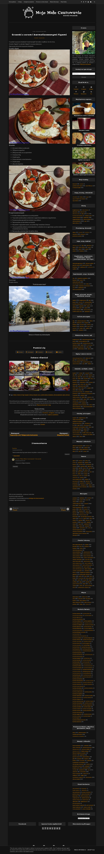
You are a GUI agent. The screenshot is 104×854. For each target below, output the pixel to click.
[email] (90, 2)
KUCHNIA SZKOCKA (76, 705)
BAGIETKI (74, 417)
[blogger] (87, 2)
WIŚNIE (90, 485)
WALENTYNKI (85, 773)
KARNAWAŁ (79, 758)
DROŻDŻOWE (87, 423)
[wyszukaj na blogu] (94, 2)
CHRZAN (80, 373)
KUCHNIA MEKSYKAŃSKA (78, 680)
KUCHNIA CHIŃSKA (76, 343)
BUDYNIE (74, 548)
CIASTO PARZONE (76, 565)
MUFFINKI (74, 581)
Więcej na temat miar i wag (44, 405)
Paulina (14, 448)
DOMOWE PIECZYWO (81, 320)
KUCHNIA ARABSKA (76, 613)
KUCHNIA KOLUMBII (76, 669)
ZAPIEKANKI (80, 287)
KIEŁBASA (75, 324)
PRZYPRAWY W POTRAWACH (84, 285)
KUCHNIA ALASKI (88, 615)
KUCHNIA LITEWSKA (76, 675)
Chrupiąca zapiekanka (84, 145)
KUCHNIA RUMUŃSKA (77, 697)
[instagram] (83, 2)
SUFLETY (81, 585)
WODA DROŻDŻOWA (77, 434)
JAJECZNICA (89, 245)
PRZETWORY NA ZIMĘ (77, 236)
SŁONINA (87, 604)
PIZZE (80, 307)
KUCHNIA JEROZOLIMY (77, 665)
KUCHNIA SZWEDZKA (77, 706)
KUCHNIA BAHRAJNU (88, 626)
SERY (39, 395)
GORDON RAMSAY (76, 794)
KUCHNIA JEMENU (87, 664)
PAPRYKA (80, 520)
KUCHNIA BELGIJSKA (88, 628)
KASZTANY (85, 471)
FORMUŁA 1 (75, 755)
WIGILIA (82, 775)
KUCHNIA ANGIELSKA (87, 621)
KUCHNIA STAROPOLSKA (77, 703)
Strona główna (12, 1)
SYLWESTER (75, 771)
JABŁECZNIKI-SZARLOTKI (84, 574)
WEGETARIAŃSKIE (76, 219)
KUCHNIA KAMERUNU (88, 665)
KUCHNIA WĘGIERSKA (77, 714)
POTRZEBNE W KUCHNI (77, 766)
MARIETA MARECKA (85, 797)
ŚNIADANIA (50, 395)
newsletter (83, 93)
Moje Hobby (64, 1)
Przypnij (50, 352)
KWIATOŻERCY (83, 382)
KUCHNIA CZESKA (87, 641)
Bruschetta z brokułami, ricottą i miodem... (32, 387)
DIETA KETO (75, 211)
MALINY (79, 473)
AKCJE (74, 732)
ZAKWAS (74, 436)
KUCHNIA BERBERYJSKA (77, 630)
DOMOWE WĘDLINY (89, 263)
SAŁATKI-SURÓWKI (76, 217)
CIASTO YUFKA (86, 567)
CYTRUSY (74, 466)
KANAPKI (27, 395)
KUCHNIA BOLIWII (76, 634)
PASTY (74, 285)
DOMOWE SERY (76, 245)
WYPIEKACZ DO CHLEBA (87, 434)
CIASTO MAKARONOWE (77, 563)
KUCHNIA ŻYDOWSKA (77, 721)
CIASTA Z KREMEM (87, 555)
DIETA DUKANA (85, 210)
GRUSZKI (90, 468)
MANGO (85, 473)
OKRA (80, 518)
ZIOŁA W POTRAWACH (77, 289)
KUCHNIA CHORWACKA (87, 639)
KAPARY (74, 378)
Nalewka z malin (84, 130)
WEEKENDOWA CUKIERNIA (83, 587)
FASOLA (80, 505)
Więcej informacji (80, 850)
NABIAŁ (86, 249)
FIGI (23, 395)
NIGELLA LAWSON (84, 801)
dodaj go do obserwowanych (36, 498)
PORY (82, 522)
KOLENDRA (75, 380)
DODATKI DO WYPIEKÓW (82, 278)
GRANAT (84, 468)
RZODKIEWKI (86, 524)
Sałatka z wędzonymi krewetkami (84, 174)
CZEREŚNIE (82, 466)
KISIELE (74, 578)
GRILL (73, 322)
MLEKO (79, 249)
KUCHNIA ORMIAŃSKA (88, 688)
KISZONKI (80, 232)
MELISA (81, 384)
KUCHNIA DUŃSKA (76, 643)
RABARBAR (88, 483)
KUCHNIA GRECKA (86, 361)
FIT (87, 213)
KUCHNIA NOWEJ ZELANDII (78, 686)
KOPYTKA (81, 302)
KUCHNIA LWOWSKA (87, 675)
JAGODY (80, 470)
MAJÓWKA (89, 760)
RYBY (83, 363)
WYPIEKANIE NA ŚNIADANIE (78, 736)
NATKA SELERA (75, 388)
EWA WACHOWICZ (76, 792)
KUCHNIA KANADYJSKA (77, 667)
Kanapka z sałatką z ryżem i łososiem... (62, 388)
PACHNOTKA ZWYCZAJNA (78, 391)
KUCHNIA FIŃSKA (76, 647)
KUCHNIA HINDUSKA (87, 650)
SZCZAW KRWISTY (81, 401)
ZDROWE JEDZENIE (57, 395)
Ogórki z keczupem (84, 160)
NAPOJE (74, 449)
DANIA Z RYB (88, 358)
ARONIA (74, 462)
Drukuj (21, 352)
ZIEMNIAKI (75, 535)
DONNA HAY (84, 790)
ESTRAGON (79, 374)
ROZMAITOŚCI (81, 769)
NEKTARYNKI (75, 477)
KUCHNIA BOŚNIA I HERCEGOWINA (79, 636)
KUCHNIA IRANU (87, 658)
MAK (74, 580)
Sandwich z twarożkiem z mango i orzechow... (47, 387)
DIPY (74, 278)
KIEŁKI (79, 378)
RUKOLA (82, 397)
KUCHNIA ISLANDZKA (87, 660)
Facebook (45, 412)
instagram (83, 89)
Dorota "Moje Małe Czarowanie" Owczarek (28, 458)
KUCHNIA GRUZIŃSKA (87, 649)
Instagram (51, 412)
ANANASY (80, 460)
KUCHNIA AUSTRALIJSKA (77, 624)
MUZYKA (81, 183)
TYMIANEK (84, 402)
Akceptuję (90, 850)
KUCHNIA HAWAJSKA (77, 650)
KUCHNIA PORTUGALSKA (77, 693)
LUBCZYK (91, 382)
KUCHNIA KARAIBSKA (88, 667)
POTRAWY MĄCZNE (76, 309)
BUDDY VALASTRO (76, 790)
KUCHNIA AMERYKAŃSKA (78, 619)
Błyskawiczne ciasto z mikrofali (84, 115)
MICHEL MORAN (85, 799)
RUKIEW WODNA (76, 397)
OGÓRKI (74, 518)
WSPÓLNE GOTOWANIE (77, 734)
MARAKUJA (75, 475)
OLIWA (87, 283)
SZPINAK (74, 527)
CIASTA (81, 548)
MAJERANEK (75, 384)
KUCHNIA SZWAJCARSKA (87, 705)
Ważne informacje (54, 1)
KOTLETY (74, 326)
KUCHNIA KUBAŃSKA (77, 673)
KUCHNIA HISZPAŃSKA (77, 652)
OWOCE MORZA (76, 363)
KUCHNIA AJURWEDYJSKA (78, 215)
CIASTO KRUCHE (87, 561)
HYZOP (74, 376)
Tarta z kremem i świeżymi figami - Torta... (31, 373)
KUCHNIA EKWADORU (77, 645)
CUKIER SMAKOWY (88, 568)
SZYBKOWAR (82, 267)
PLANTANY (88, 481)
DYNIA (74, 468)
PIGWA (81, 481)
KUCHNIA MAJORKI (76, 677)
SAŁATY (84, 399)
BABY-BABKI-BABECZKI (77, 544)
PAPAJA (86, 479)
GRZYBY (74, 509)
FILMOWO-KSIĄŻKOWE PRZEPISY (79, 753)
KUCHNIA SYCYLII (88, 703)
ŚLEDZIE (74, 330)
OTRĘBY (79, 389)
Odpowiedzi (16, 455)
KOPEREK (75, 280)
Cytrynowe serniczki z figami (16, 373)
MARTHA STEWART (76, 799)
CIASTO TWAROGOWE (77, 567)
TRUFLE (89, 527)
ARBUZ (86, 460)
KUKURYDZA (75, 516)
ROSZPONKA (75, 395)
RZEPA (79, 524)
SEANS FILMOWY (88, 185)
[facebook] (81, 2)
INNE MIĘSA (87, 598)
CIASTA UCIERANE (76, 555)
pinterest (76, 93)
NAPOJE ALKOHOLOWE (83, 449)
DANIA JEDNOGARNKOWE (78, 263)
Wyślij (59, 352)
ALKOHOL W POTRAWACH (77, 445)
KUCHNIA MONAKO (89, 680)
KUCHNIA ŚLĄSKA (76, 718)
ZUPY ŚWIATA (75, 200)
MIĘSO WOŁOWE (87, 602)
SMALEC (81, 328)
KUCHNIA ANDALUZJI (77, 621)
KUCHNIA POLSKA (88, 302)
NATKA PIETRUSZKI (76, 282)
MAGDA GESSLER (76, 797)
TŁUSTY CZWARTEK (76, 773)
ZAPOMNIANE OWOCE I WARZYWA (79, 404)
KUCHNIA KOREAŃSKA (87, 669)
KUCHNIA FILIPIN (86, 645)
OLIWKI (84, 518)
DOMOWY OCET (76, 751)
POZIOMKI (82, 483)
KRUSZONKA (80, 578)
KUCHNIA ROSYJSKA (89, 695)
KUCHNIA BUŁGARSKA (88, 637)
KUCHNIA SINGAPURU (77, 699)
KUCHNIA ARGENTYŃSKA (77, 622)
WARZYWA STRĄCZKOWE (77, 531)
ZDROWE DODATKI (87, 219)
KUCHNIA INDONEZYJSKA (78, 656)
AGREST (74, 460)
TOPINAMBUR (82, 527)
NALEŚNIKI (81, 306)
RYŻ (73, 348)
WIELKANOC (75, 775)
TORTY (74, 587)
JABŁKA (74, 470)
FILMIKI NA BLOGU (84, 751)
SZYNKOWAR (90, 267)
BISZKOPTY (86, 546)
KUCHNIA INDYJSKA (76, 658)
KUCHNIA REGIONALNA (77, 695)
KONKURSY (86, 758)
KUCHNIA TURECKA (76, 710)
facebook (76, 89)
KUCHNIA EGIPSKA (86, 643)
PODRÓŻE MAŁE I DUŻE (77, 185)
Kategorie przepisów (29, 1)
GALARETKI (75, 574)
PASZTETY (75, 328)
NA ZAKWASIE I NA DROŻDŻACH (79, 427)
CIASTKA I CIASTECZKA (77, 559)
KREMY (81, 197)
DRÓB (74, 598)
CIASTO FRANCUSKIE (77, 561)
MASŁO (89, 247)
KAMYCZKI (75, 183)
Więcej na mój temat (85, 64)
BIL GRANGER (83, 788)
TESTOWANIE (83, 771)
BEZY (80, 546)
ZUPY (87, 197)
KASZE (74, 341)
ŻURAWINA (75, 488)
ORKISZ (87, 347)
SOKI (79, 451)
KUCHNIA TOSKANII (76, 708)
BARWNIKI (75, 546)
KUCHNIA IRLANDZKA (77, 660)
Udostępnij (30, 352)
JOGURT (74, 247)
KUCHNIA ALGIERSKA (77, 617)
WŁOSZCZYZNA (89, 531)
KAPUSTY (74, 512)
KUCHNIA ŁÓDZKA (86, 304)
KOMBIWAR (75, 267)
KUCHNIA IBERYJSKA (89, 654)
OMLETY (74, 251)
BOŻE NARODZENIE (76, 745)
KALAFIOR (74, 511)
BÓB (87, 499)
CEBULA (74, 501)
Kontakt (43, 424)
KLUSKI (74, 302)
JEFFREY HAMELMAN (85, 796)
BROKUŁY (74, 499)
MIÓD (30, 395)
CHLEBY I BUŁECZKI (39, 37)
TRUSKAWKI (75, 485)
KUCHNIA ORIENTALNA (77, 688)
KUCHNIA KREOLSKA (76, 671)
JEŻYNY (86, 470)
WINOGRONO (83, 485)
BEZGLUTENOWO (76, 210)
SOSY (74, 287)
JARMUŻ (84, 376)
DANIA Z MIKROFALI (76, 747)
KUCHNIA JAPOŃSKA (77, 664)
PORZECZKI (75, 483)
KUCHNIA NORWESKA (87, 684)
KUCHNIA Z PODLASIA (77, 716)
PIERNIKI (87, 581)
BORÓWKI (81, 464)
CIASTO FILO (87, 559)
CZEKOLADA (86, 570)
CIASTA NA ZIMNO (76, 553)
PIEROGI (74, 307)
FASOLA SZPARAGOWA (77, 507)
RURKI (89, 583)
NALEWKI (86, 447)
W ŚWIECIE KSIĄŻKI (76, 187)
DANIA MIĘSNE (76, 596)
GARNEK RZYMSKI (76, 265)
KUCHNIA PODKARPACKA (78, 691)
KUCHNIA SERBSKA (87, 697)
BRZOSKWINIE (88, 464)
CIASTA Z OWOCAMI (77, 557)
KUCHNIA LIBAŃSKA (87, 673)
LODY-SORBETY (82, 247)
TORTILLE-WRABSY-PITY (77, 311)
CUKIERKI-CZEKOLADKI (77, 570)
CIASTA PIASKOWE (87, 553)
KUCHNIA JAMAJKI (85, 662)
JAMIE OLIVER (75, 796)
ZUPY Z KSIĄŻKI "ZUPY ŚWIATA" (79, 198)
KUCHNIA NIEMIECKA (77, 684)
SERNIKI (74, 585)
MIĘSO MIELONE (82, 600)
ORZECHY (82, 477)
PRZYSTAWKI (85, 768)
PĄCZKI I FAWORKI (76, 583)
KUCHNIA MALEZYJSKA (86, 677)
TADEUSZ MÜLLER (87, 807)
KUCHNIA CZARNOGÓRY (77, 641)
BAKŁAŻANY (82, 498)
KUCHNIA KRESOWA (87, 671)
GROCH (85, 507)
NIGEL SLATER (75, 801)
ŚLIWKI (90, 486)
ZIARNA (89, 348)
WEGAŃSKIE (85, 217)
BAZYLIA (74, 373)
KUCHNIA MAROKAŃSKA (77, 678)
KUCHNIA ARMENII (88, 622)
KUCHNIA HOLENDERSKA (77, 654)
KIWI (91, 471)
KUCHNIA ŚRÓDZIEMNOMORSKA (79, 719)
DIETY (82, 213)
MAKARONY (75, 345)
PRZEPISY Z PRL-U (88, 215)
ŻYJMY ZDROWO (66, 395)
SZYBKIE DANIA (44, 395)
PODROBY (75, 604)
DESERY (74, 572)
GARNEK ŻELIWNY (85, 265)
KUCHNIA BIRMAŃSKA (88, 630)
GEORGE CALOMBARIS (86, 792)
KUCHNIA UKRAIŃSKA (87, 710)
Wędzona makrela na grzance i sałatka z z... (62, 373)
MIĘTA (74, 386)
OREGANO (89, 388)
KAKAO (74, 447)
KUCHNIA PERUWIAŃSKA (78, 690)
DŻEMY (74, 232)
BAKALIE (74, 300)
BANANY (74, 464)
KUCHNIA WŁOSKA (76, 304)
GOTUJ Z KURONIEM (86, 794)
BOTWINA (89, 498)
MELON (80, 475)
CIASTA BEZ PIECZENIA (77, 550)
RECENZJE (75, 769)
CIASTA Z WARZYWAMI (88, 557)
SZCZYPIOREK (75, 402)
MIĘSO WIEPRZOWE (77, 602)
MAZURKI (85, 580)
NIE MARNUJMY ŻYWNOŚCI (78, 283)
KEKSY (91, 576)
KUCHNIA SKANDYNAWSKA (78, 701)
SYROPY (84, 451)
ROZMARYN (82, 395)
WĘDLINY (74, 269)
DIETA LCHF (82, 211)
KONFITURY (87, 232)
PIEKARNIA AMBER (82, 732)
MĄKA (74, 306)
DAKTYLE (89, 466)
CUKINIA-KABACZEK (77, 503)
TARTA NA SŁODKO (88, 585)
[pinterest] (85, 2)
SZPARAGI (87, 526)
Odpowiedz (67, 454)
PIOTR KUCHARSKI (89, 805)
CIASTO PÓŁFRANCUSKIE (87, 565)
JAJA (82, 245)
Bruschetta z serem (16, 389)
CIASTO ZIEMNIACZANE (77, 568)
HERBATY (90, 374)
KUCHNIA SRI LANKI (89, 701)
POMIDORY (75, 522)
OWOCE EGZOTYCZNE (77, 479)
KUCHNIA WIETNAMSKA (77, 712)
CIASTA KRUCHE (87, 552)
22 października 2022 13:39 (20, 460)
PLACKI (86, 307)
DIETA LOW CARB (76, 213)
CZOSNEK (87, 373)
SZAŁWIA (74, 401)
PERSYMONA (75, 481)
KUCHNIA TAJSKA (87, 706)
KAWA (80, 447)
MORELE (85, 475)
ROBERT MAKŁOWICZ (77, 807)
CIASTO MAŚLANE (88, 563)
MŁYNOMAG (89, 345)
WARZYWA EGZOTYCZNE (77, 529)
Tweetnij (40, 352)
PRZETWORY (82, 234)
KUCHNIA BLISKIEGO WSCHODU (79, 632)
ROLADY (84, 583)
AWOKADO (80, 462)
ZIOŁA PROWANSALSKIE (87, 406)
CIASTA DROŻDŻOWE (77, 552)
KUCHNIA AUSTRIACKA (89, 624)
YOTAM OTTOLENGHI (86, 809)
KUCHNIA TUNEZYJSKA (86, 708)
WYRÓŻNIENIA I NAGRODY (78, 777)
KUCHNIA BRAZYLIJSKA (77, 637)
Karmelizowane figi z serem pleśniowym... (47, 373)
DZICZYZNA (80, 598)
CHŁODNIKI (75, 197)
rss (91, 93)
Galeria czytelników (53, 414)
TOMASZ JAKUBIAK (76, 809)
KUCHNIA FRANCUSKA (86, 647)
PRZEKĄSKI (34, 395)
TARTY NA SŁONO (87, 309)
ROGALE (85, 430)
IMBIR (79, 376)
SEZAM (91, 399)
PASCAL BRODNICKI (76, 803)
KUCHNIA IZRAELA (76, 662)
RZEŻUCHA (89, 397)
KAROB (79, 471)
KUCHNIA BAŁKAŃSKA (77, 628)
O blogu (20, 1)
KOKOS (91, 378)
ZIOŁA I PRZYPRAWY (76, 406)
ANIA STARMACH (76, 788)
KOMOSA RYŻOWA (83, 380)
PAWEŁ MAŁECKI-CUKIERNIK (78, 805)
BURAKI (81, 499)
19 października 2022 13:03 (17, 450)
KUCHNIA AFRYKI (86, 613)
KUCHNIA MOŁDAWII (77, 682)
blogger (91, 89)
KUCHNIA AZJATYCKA (83, 341)
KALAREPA (81, 511)
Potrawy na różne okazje (42, 1)
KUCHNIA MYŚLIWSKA (87, 682)
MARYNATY (75, 234)
